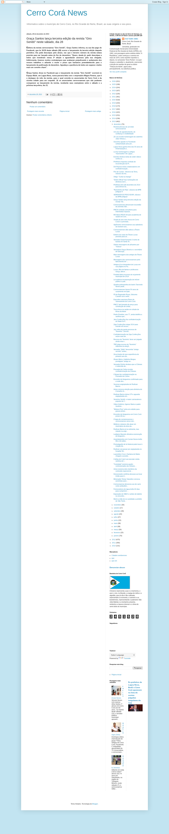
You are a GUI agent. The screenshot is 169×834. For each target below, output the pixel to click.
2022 (114, 94)
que (113, 558)
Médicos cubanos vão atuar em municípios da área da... (125, 425)
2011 (114, 543)
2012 (114, 540)
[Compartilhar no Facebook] (58, 94)
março (116, 529)
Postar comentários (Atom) (42, 115)
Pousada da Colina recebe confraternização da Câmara (125, 370)
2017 (114, 109)
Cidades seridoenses (119, 555)
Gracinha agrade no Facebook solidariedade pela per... (124, 143)
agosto (116, 514)
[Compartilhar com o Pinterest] (61, 94)
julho (116, 517)
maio (116, 523)
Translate (127, 658)
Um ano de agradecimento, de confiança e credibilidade (124, 133)
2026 (114, 81)
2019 (114, 103)
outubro (117, 508)
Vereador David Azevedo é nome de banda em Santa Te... (126, 241)
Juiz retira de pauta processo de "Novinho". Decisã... (125, 330)
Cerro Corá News (56, 12)
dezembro (117, 124)
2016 (114, 112)
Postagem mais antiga (93, 111)
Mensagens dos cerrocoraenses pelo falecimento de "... (127, 260)
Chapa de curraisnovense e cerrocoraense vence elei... (124, 420)
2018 (114, 106)
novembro (117, 505)
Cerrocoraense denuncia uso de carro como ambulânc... (127, 485)
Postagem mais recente (35, 111)
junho (116, 520)
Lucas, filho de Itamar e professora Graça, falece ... (126, 270)
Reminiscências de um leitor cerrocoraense (124, 128)
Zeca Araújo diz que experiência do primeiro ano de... (126, 355)
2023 (114, 90)
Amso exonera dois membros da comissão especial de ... (125, 470)
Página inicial (64, 111)
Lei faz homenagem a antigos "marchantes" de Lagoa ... (124, 153)
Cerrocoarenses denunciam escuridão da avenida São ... (127, 206)
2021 (114, 97)
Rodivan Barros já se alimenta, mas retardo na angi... (126, 430)
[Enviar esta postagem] (47, 94)
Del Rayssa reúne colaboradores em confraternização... (127, 168)
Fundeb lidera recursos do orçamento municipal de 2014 (127, 275)
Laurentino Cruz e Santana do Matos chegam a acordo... (127, 455)
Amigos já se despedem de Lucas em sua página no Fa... (127, 265)
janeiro (116, 536)
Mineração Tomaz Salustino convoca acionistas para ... (127, 480)
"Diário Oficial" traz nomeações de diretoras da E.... (126, 181)
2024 (114, 87)
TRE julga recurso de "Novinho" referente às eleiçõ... (125, 345)
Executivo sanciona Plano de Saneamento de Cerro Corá (124, 300)
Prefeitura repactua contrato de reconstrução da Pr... (125, 163)
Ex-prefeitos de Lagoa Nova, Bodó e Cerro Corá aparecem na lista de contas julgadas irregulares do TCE (135, 692)
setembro (117, 511)
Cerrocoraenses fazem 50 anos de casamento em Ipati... (126, 290)
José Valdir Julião (131, 39)
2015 (114, 115)
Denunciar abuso (117, 567)
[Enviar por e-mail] (51, 94)
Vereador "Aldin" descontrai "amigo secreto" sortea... (126, 350)
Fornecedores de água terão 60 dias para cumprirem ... (127, 490)
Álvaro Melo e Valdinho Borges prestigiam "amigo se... (125, 360)
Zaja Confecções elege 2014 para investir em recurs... (126, 325)
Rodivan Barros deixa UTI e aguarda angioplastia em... (127, 395)
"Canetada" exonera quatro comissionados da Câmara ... (125, 465)
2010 (114, 546)
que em (114, 561)
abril (115, 526)
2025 (114, 84)
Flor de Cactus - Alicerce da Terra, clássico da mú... (126, 173)
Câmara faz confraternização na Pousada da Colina (125, 375)
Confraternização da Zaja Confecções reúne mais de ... (127, 335)
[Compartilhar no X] (56, 94)
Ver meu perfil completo (118, 72)
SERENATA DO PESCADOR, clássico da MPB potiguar (127, 196)
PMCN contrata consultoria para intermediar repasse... (125, 211)
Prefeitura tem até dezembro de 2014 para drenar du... (127, 186)
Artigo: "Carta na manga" (122, 177)
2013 (114, 121)
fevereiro (117, 533)
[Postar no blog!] (53, 94)
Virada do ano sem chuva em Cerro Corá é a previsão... (126, 220)
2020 (114, 100)
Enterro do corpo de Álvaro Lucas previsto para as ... (126, 236)
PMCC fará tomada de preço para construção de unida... (126, 305)
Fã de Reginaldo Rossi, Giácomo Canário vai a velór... (125, 295)
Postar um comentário (37, 107)
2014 (114, 118)
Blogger (95, 804)
